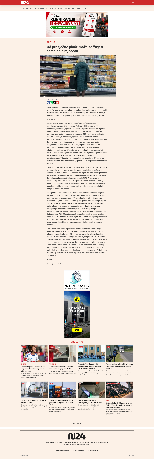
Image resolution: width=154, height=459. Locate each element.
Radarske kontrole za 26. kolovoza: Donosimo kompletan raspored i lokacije (119, 366)
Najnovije (24, 8)
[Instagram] (133, 455)
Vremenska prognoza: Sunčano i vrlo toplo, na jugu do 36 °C (61, 367)
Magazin (67, 8)
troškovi (62, 264)
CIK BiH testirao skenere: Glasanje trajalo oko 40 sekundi (90, 401)
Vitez (23, 383)
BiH (31, 8)
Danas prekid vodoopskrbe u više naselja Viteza (33, 401)
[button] (48, 102)
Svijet (42, 8)
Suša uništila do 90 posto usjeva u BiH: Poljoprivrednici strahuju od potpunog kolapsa (119, 405)
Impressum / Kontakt (62, 451)
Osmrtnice (76, 8)
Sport (60, 8)
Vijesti (52, 42)
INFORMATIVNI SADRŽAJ (113, 383)
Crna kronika (51, 8)
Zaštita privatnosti (78, 451)
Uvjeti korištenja (93, 451)
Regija (36, 8)
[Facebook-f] (129, 455)
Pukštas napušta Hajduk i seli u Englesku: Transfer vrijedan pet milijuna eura (33, 368)
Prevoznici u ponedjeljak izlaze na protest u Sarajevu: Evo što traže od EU (62, 402)
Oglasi (83, 8)
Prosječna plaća (55, 264)
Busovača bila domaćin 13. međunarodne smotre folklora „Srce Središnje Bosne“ (89, 366)
